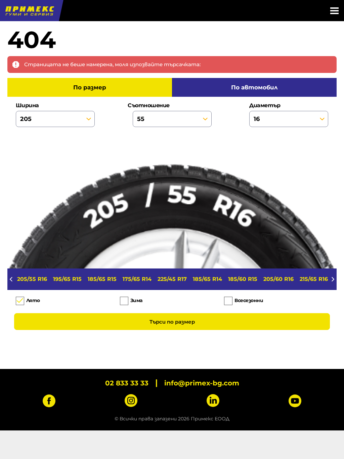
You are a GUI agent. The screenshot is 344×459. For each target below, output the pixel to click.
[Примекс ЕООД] (29, 10)
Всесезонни (248, 300)
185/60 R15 (242, 279)
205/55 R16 (32, 279)
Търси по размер (172, 322)
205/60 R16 (278, 279)
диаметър (264, 105)
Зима (136, 300)
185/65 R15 (102, 279)
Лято (33, 300)
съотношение (151, 105)
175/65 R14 (137, 279)
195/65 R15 (67, 279)
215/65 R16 (314, 279)
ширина (27, 105)
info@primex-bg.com (201, 383)
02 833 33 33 (126, 383)
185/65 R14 (207, 279)
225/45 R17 (172, 279)
